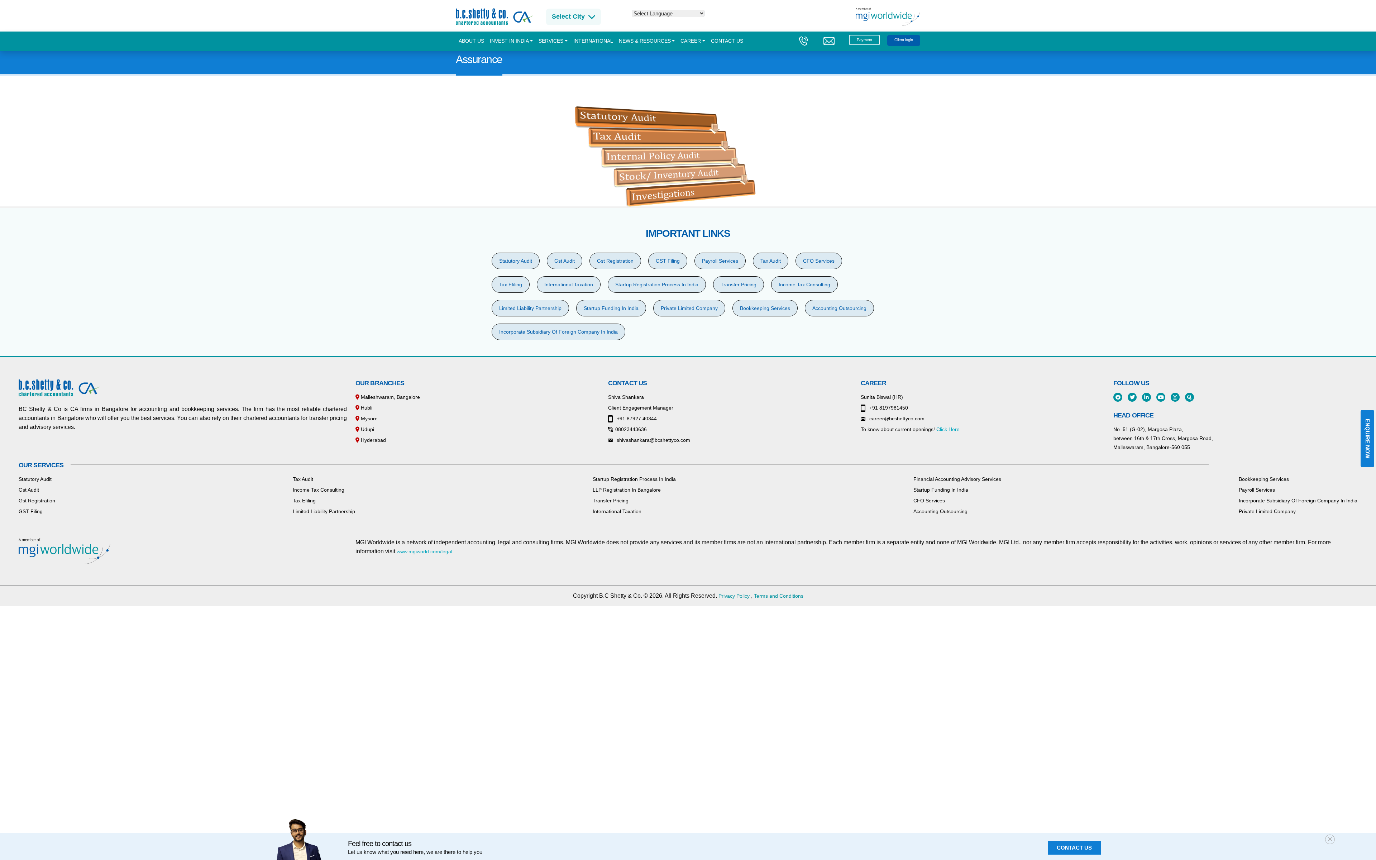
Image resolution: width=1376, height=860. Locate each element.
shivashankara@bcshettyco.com (652, 440)
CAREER (690, 41)
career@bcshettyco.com (896, 418)
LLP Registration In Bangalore (627, 490)
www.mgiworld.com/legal (424, 551)
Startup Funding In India (611, 308)
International (593, 41)
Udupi (366, 429)
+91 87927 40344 (636, 418)
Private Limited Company (689, 308)
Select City (568, 16)
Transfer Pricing (738, 284)
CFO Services (819, 261)
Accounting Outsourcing (839, 308)
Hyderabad (372, 440)
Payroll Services (720, 261)
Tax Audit (770, 261)
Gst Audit (564, 261)
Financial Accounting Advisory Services (957, 479)
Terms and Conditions (778, 596)
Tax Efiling (510, 284)
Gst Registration (615, 261)
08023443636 (631, 429)
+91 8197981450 (888, 408)
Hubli (365, 408)
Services (551, 41)
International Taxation (568, 284)
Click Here (948, 429)
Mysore (368, 418)
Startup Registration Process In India (656, 284)
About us (471, 41)
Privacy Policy (734, 596)
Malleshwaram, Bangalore (389, 397)
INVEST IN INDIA (509, 41)
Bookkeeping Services (765, 308)
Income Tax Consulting (804, 284)
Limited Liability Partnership (530, 308)
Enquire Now (1368, 438)
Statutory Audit (515, 261)
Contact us (727, 41)
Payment (864, 40)
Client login (903, 40)
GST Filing (668, 261)
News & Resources (645, 41)
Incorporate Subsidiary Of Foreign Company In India (558, 332)
